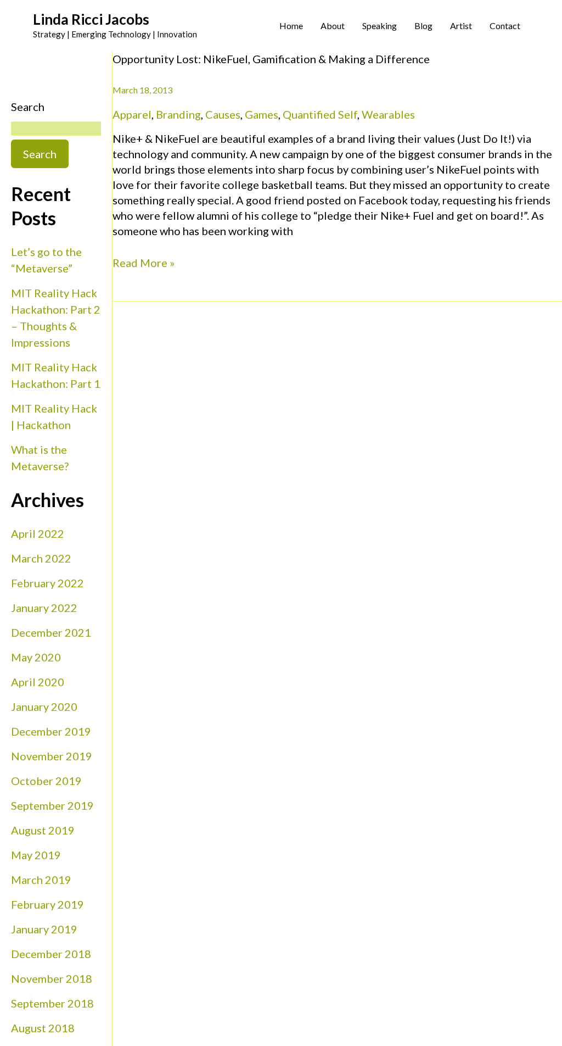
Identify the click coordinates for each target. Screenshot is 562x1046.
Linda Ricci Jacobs (91, 19)
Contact (505, 25)
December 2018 (51, 953)
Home (291, 25)
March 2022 (41, 558)
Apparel (132, 114)
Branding (178, 114)
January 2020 (44, 706)
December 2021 (51, 632)
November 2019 (51, 756)
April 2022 (37, 533)
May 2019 (36, 854)
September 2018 (52, 1003)
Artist (461, 25)
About (333, 25)
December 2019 (51, 731)
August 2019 (43, 830)
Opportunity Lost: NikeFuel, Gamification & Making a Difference (271, 58)
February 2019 (47, 904)
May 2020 (36, 657)
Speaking (379, 25)
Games (261, 114)
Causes (222, 114)
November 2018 (51, 978)
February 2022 (47, 582)
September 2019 (52, 805)
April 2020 (37, 681)
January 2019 (44, 929)
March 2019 (41, 879)
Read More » (144, 262)
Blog (423, 25)
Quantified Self (320, 114)
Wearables (388, 114)
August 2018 (43, 1027)
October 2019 (46, 780)
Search (27, 106)
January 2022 (44, 607)
